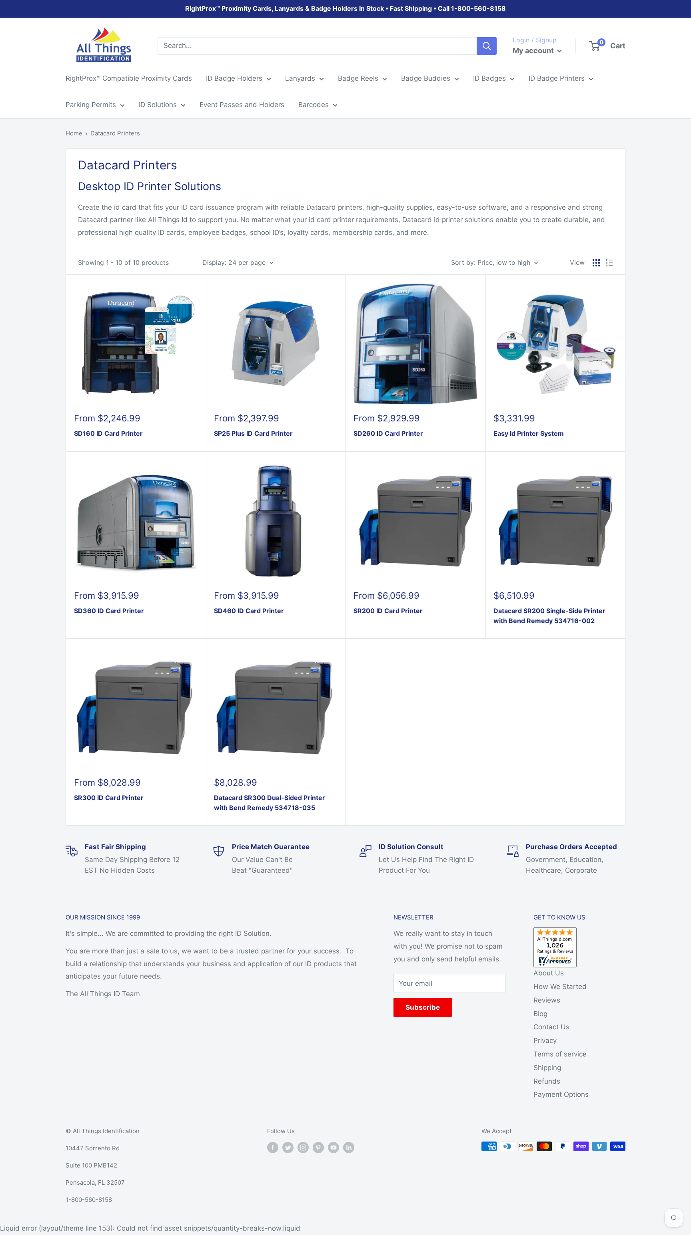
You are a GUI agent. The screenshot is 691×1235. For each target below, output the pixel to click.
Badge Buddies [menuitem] (425, 78)
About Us (548, 973)
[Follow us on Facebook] (272, 1147)
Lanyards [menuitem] (300, 78)
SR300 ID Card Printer (109, 798)
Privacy (545, 1040)
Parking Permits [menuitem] (91, 105)
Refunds (546, 1081)
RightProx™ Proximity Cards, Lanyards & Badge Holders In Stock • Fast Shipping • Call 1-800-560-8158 (345, 8)
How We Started (560, 987)
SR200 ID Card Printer (388, 611)
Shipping (547, 1068)
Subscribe (422, 1007)
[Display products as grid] (596, 262)
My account (534, 50)
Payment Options (561, 1094)
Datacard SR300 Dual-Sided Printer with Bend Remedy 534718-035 (269, 803)
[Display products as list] (609, 262)
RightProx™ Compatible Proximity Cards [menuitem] (129, 78)
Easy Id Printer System (528, 433)
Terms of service (560, 1054)
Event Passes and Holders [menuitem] (242, 105)
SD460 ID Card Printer (249, 611)
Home (74, 133)
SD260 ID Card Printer (388, 433)
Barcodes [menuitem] (313, 105)
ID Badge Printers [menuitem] (557, 78)
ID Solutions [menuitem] (158, 105)
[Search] (487, 46)
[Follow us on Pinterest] (318, 1147)
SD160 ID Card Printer (108, 433)
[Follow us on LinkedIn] (348, 1147)
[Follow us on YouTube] (333, 1147)
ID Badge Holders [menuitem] (234, 78)
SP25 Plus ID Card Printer (253, 433)
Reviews (546, 1000)
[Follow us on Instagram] (303, 1147)
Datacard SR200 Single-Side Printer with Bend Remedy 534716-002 (549, 616)
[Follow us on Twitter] (288, 1147)
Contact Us (551, 1027)
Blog (540, 1014)
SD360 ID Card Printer (109, 611)
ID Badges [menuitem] (489, 78)
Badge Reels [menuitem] (358, 78)
